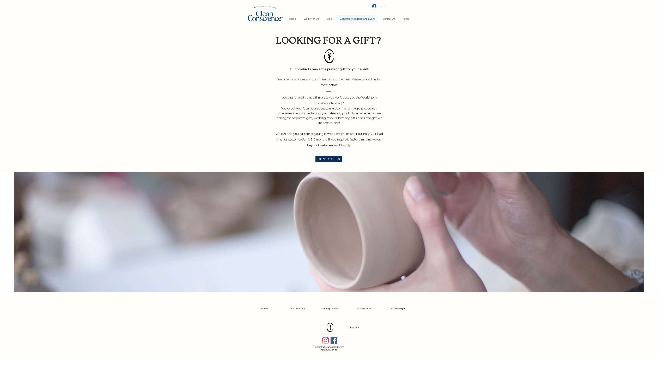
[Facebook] (334, 340)
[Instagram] (325, 340)
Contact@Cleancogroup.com (329, 347)
